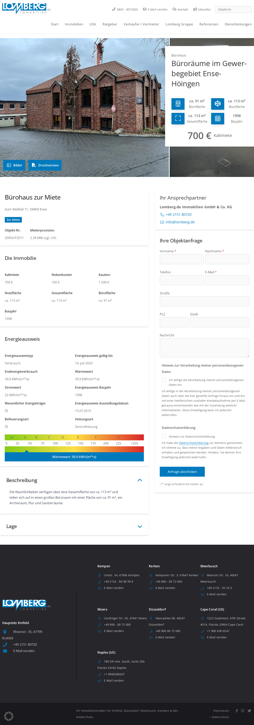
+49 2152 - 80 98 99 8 (118, 581)
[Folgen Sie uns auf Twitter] (249, 711)
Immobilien (74, 24)
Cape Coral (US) (212, 609)
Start (55, 24)
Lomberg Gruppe (179, 24)
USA (92, 24)
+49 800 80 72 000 (168, 631)
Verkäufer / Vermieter (141, 24)
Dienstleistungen (238, 24)
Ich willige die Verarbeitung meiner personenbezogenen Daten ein (206, 382)
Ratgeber (110, 24)
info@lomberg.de (180, 222)
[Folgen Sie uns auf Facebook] (237, 711)
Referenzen (208, 24)
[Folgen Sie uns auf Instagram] (243, 711)
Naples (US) (106, 652)
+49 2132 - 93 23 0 (219, 588)
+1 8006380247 (114, 674)
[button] (8, 716)
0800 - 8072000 (127, 9)
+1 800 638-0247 (218, 631)
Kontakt (182, 9)
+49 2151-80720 (25, 644)
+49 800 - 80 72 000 (169, 581)
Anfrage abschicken (182, 472)
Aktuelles (204, 9)
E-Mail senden (157, 9)
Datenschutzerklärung (194, 443)
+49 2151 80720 (178, 214)
